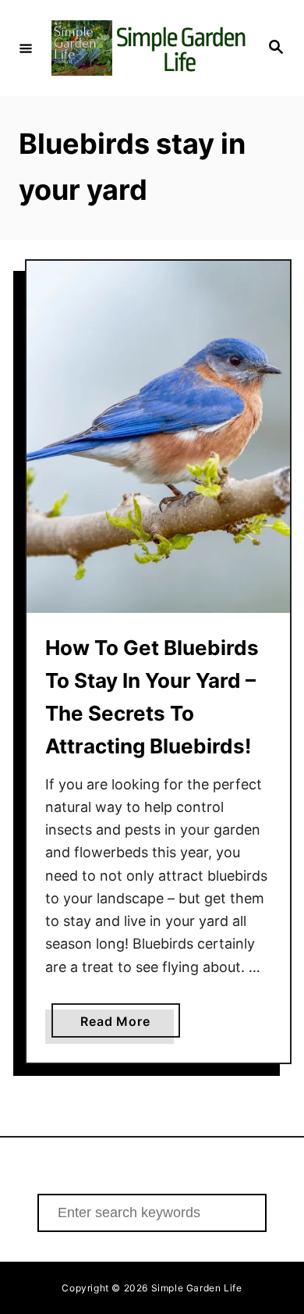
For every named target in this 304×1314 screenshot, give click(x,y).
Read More (129, 1025)
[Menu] (25, 48)
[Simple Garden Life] (149, 48)
